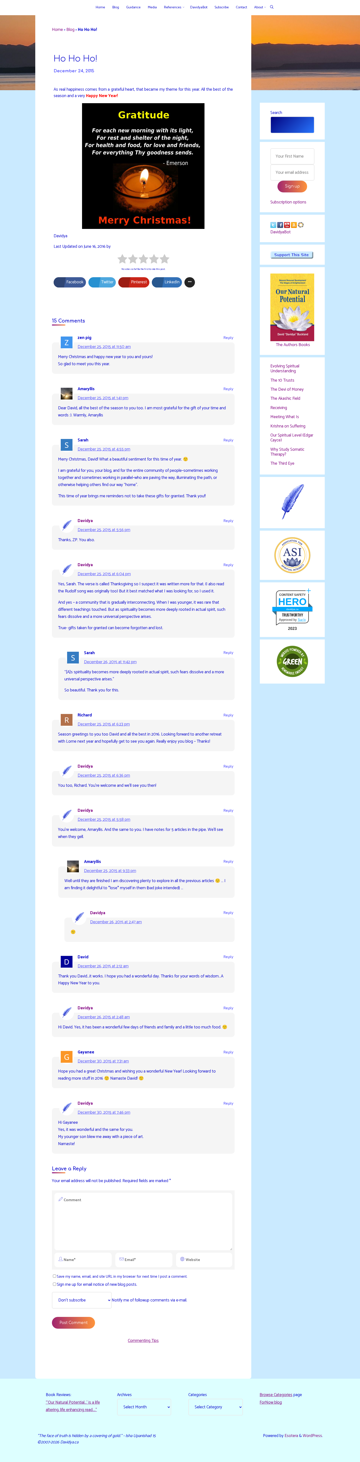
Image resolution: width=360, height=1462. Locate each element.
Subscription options (288, 202)
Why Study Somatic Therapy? (287, 452)
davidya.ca (292, 609)
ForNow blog (271, 1402)
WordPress (312, 1435)
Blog (70, 29)
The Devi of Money (287, 389)
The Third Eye (282, 463)
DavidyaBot (280, 232)
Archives (124, 1394)
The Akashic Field (285, 398)
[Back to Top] (341, 1455)
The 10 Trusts (282, 380)
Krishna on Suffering (287, 426)
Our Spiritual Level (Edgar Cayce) (291, 438)
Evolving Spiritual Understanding (284, 369)
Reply (228, 338)
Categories (197, 1394)
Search (276, 112)
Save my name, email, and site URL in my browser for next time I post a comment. (122, 1277)
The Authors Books (292, 344)
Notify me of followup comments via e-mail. (149, 1300)
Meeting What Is (284, 416)
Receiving (278, 407)
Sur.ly (302, 620)
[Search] (272, 7)
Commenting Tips (143, 1340)
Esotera (291, 1435)
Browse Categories (276, 1394)
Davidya (85, 520)
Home (57, 29)
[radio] (122, 260)
